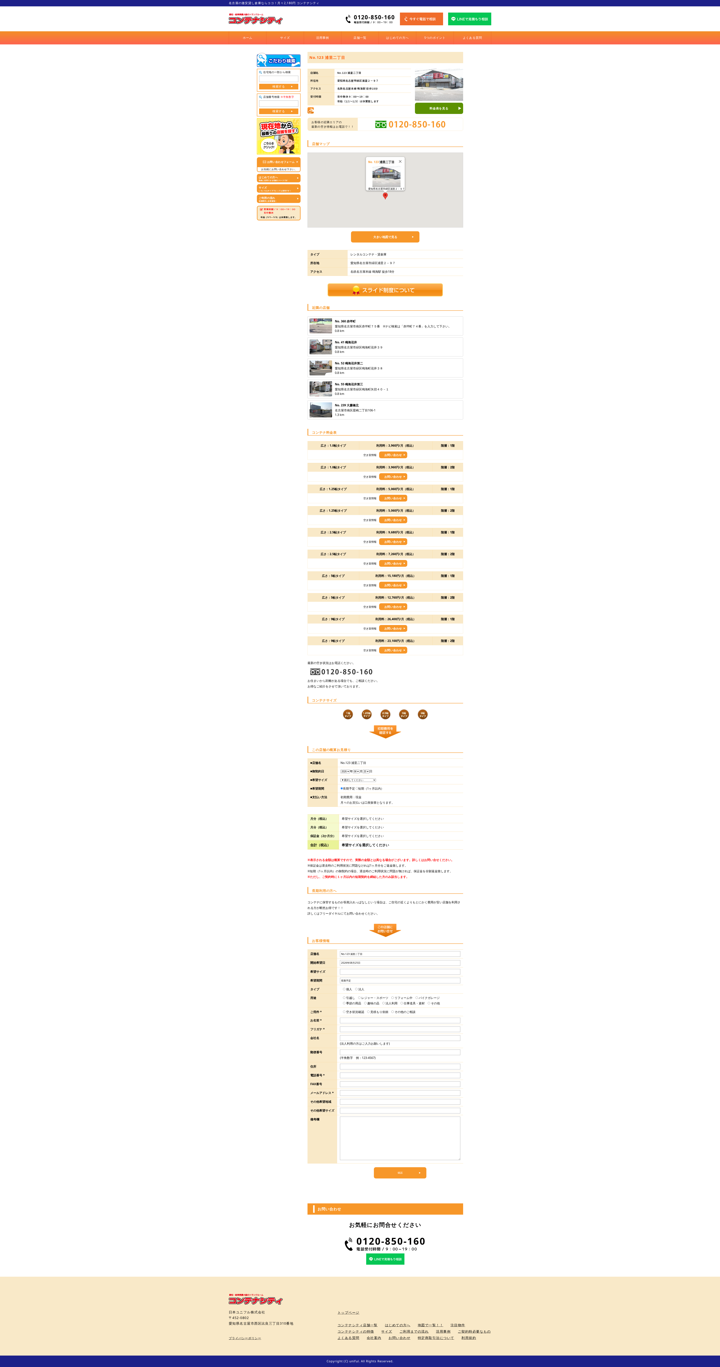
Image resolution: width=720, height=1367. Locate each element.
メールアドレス (322, 1093)
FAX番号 (316, 1084)
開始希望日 (317, 962)
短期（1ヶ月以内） (371, 788)
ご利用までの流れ (414, 1331)
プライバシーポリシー (245, 1338)
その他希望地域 (320, 1102)
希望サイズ (317, 971)
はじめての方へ (397, 38)
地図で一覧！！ (430, 1325)
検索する (278, 86)
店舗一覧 (359, 38)
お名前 (316, 1020)
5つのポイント (435, 38)
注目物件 (458, 1325)
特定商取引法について (436, 1338)
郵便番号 (316, 1052)
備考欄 (314, 1119)
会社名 (314, 1038)
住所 (313, 1066)
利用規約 (468, 1338)
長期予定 (349, 788)
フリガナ (317, 1029)
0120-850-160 (374, 17)
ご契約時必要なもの (474, 1331)
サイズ (285, 38)
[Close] (400, 161)
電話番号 (317, 1075)
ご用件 (316, 1012)
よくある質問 (472, 38)
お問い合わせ (393, 455)
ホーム (248, 38)
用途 (313, 998)
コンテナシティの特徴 (356, 1331)
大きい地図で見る (385, 237)
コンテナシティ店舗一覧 (358, 1325)
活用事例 (322, 38)
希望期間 (316, 980)
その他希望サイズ (322, 1110)
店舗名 (314, 954)
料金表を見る (439, 108)
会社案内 (374, 1338)
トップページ (348, 1312)
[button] (385, 196)
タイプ (314, 989)
